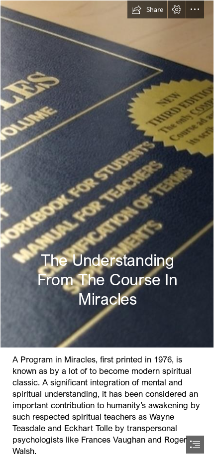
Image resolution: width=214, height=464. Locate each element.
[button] (147, 9)
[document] (107, 232)
